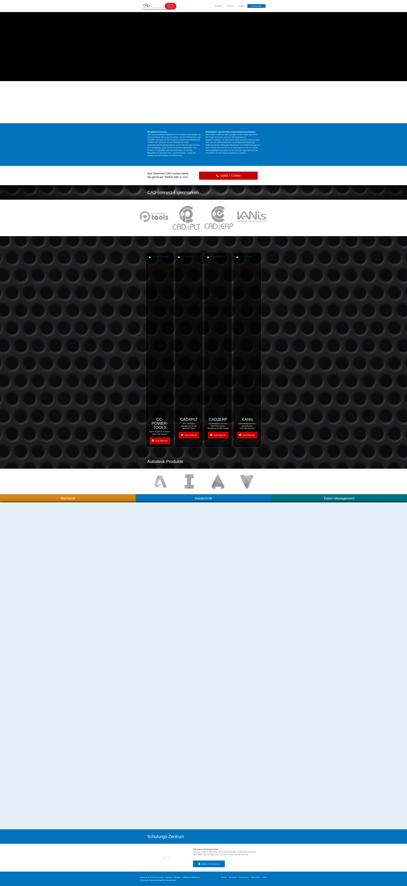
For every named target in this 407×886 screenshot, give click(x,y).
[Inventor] (189, 481)
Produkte (218, 6)
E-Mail (184, 177)
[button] (256, 6)
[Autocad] (218, 481)
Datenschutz (255, 877)
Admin (264, 877)
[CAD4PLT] (186, 218)
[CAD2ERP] (218, 217)
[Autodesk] (160, 481)
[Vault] (247, 481)
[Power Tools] (153, 216)
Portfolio (230, 6)
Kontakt (241, 6)
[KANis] (251, 216)
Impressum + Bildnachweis (239, 877)
